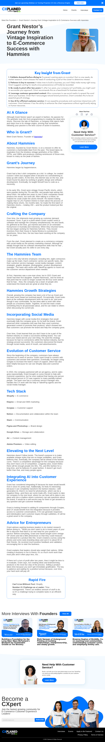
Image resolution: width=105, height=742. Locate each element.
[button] (84, 10)
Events (74, 10)
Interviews (61, 731)
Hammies (38, 137)
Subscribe (40, 720)
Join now (80, 3)
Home (65, 10)
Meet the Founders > (10, 20)
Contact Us (97, 10)
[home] (11, 10)
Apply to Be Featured (84, 731)
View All (65, 614)
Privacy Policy (83, 735)
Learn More (84, 147)
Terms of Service (97, 735)
